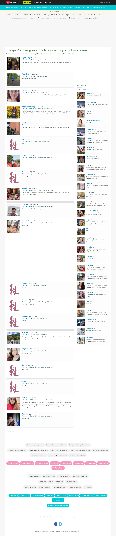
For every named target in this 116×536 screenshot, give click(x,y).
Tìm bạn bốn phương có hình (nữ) (56, 445)
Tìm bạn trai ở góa (103, 463)
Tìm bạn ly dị (55, 463)
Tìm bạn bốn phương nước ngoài (38, 450)
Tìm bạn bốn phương (15, 7)
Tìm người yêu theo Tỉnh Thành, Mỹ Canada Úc (93, 15)
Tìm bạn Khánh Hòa (87, 495)
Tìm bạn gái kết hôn (34, 476)
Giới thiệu (42, 517)
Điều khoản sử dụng (58, 517)
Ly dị (38, 58)
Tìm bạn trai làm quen (74, 487)
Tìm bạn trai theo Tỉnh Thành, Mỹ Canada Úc (53, 18)
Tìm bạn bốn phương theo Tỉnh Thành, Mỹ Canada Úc (25, 15)
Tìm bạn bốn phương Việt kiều (59, 450)
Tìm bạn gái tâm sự (30, 487)
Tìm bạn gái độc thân (42, 463)
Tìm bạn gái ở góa (58, 468)
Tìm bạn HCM (13, 495)
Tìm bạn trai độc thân (26, 463)
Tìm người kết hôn (30, 7)
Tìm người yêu (43, 7)
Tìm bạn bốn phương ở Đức (77, 455)
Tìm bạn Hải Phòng (37, 495)
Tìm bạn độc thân (12, 463)
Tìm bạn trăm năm (71, 481)
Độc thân (35, 74)
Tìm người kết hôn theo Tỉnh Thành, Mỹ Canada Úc (60, 15)
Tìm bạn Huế (49, 495)
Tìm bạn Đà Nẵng (60, 495)
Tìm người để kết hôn (29, 190)
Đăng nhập (105, 2)
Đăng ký (28, 2)
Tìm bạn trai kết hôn (49, 476)
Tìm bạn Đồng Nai (58, 500)
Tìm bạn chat (88, 487)
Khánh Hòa (43, 60)
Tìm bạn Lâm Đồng (101, 495)
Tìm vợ (50, 481)
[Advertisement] (58, 33)
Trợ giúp (49, 517)
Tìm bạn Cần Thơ (73, 495)
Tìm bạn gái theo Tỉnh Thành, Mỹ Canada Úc (22, 18)
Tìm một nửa (59, 481)
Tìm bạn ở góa (90, 463)
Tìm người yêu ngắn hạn (80, 476)
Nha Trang (36, 60)
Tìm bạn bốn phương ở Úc (38, 455)
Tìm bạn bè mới (100, 7)
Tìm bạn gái (55, 7)
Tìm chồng (42, 481)
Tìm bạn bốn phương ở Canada (57, 455)
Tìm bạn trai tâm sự (44, 487)
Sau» (13, 431)
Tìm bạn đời (76, 7)
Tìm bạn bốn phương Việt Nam (17, 450)
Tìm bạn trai (65, 7)
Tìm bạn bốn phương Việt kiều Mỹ (80, 450)
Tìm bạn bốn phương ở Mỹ (100, 450)
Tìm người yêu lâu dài (29, 108)
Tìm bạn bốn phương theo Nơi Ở (58, 505)
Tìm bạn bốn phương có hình (35, 445)
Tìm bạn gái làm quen (59, 487)
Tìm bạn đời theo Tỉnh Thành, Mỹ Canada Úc (83, 18)
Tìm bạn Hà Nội (24, 495)
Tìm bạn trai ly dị (66, 463)
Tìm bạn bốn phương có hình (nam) (79, 445)
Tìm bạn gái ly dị (78, 463)
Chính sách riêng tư (71, 517)
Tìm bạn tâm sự (87, 7)
